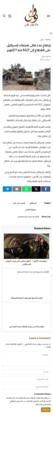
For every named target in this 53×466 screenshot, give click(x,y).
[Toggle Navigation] (49, 15)
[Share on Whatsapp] (26, 189)
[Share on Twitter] (36, 189)
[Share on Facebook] (46, 189)
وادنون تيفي (46, 56)
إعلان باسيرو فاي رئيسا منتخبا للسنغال (26, 298)
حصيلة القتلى (30, 210)
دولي (41, 39)
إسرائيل (32, 203)
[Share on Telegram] (7, 189)
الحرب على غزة (19, 203)
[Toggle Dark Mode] (10, 15)
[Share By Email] (17, 189)
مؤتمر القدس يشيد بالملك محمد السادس (26, 326)
